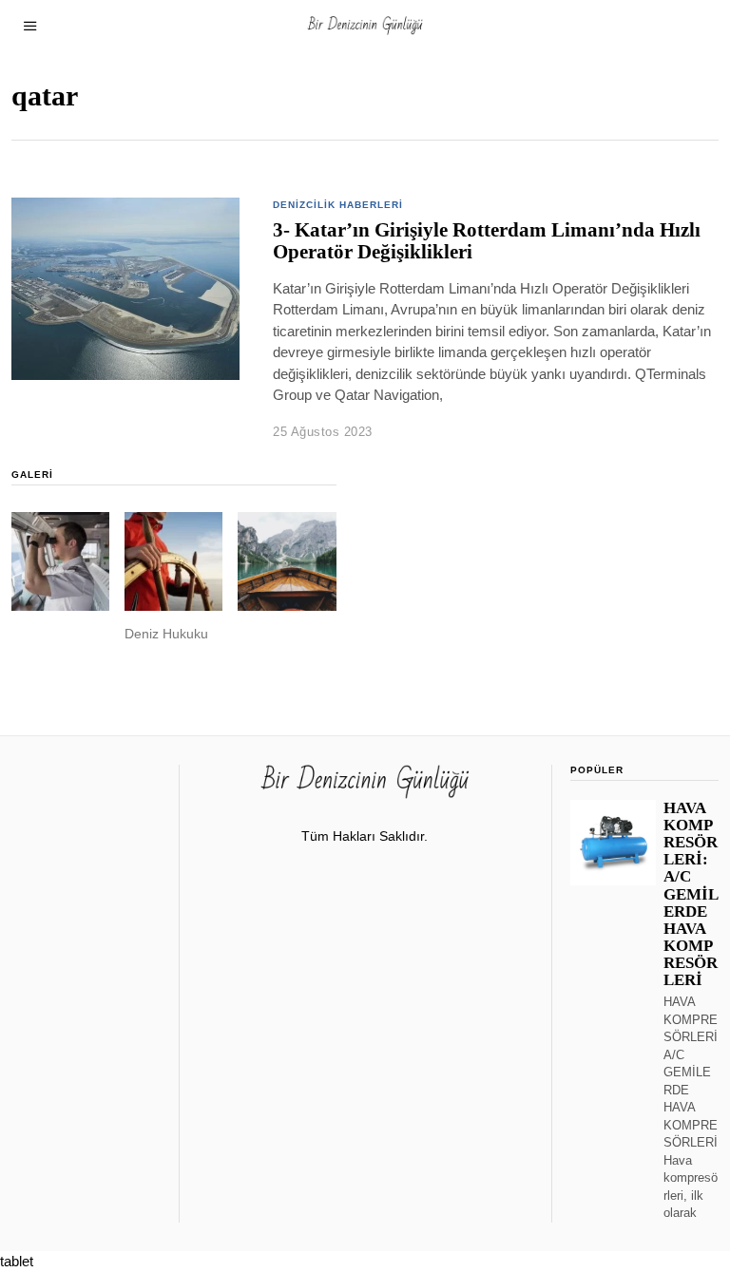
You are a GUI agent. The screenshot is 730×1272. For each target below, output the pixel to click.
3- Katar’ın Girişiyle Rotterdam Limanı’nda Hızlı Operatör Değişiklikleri (487, 240)
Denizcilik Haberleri (338, 204)
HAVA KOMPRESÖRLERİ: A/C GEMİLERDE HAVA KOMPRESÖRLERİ (691, 894)
